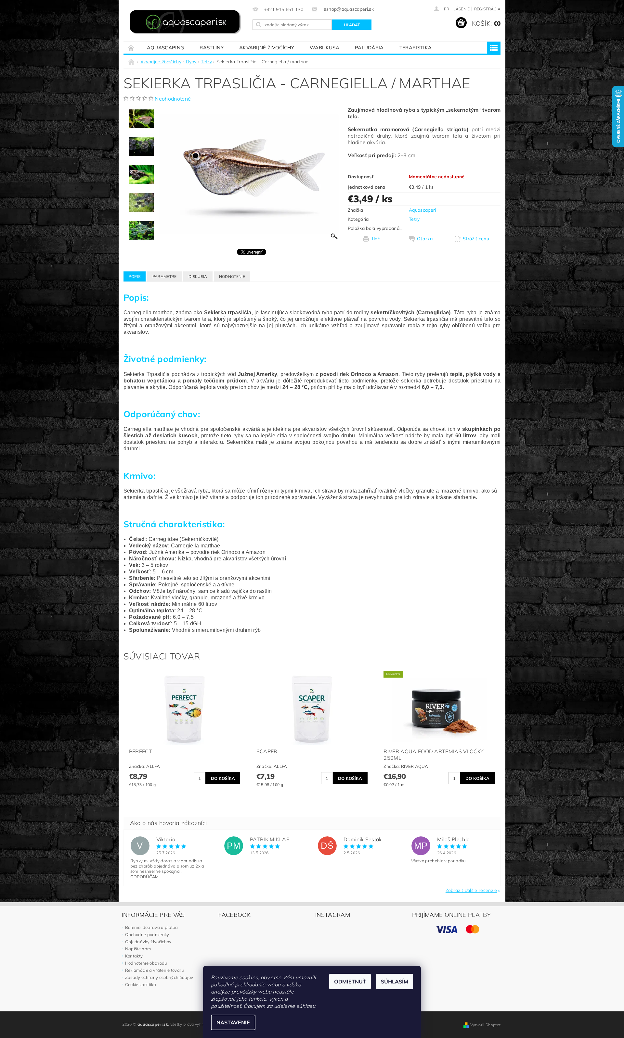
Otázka (425, 239)
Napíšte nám (138, 948)
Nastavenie (233, 1022)
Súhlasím (394, 981)
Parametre (164, 276)
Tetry (414, 219)
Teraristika (415, 47)
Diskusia (197, 276)
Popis (135, 276)
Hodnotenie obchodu (146, 963)
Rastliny (212, 47)
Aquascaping (165, 47)
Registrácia (487, 8)
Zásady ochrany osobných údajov (159, 977)
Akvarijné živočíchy (266, 47)
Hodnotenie (232, 276)
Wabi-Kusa (324, 47)
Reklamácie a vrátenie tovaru (154, 970)
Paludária (369, 47)
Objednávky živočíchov (148, 941)
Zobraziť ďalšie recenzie (471, 890)
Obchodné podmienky (147, 934)
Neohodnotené (173, 98)
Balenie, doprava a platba (151, 927)
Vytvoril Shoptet (485, 1024)
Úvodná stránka (131, 47)
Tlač (375, 239)
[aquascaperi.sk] (187, 22)
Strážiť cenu (476, 239)
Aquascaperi (422, 210)
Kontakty (134, 955)
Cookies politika (140, 984)
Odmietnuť (350, 981)
